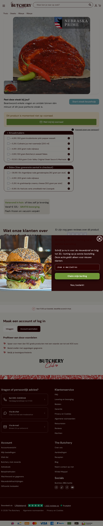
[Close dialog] (99, 238)
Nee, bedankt (77, 285)
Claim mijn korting (77, 276)
